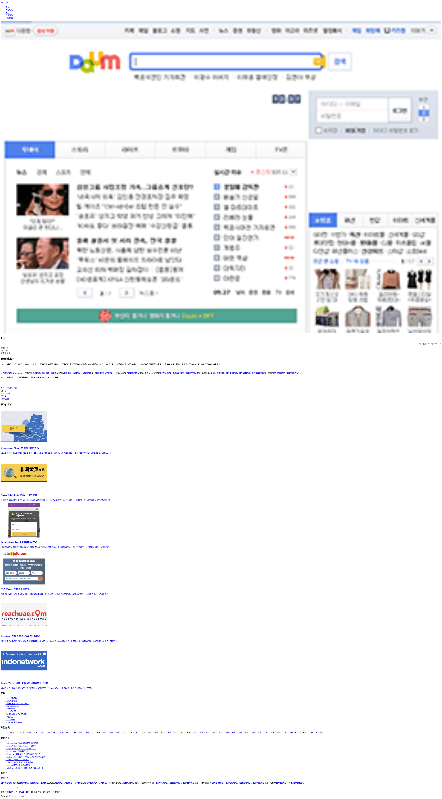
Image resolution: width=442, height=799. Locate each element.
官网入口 (4, 778)
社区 (3, 388)
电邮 (15, 388)
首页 (7, 7)
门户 (7, 388)
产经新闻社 (5, 393)
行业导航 (9, 15)
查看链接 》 (6, 353)
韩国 (424, 344)
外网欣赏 (9, 18)
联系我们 (22, 787)
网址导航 (4, 2)
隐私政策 (13, 787)
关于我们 (4, 787)
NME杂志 (5, 399)
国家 (7, 13)
